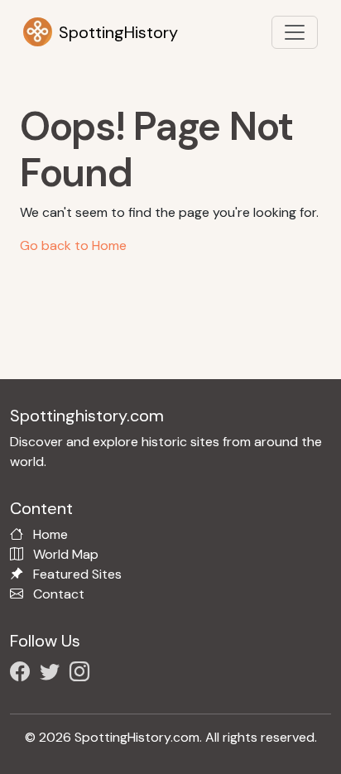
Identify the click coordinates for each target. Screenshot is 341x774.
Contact (58, 594)
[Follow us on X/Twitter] (53, 674)
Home (50, 534)
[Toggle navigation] (294, 32)
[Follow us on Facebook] (23, 674)
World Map (65, 554)
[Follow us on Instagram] (83, 674)
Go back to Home (73, 245)
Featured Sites (77, 574)
